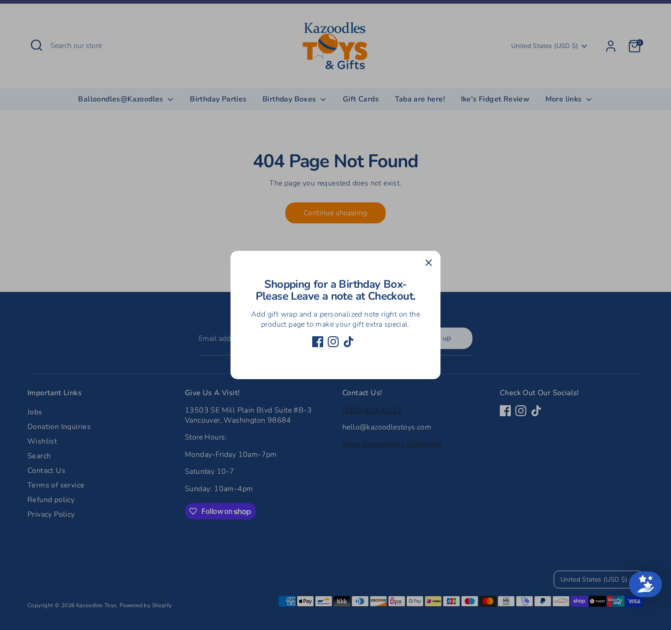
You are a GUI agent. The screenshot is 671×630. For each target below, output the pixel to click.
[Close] (429, 263)
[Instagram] (333, 341)
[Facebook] (317, 341)
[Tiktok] (348, 341)
